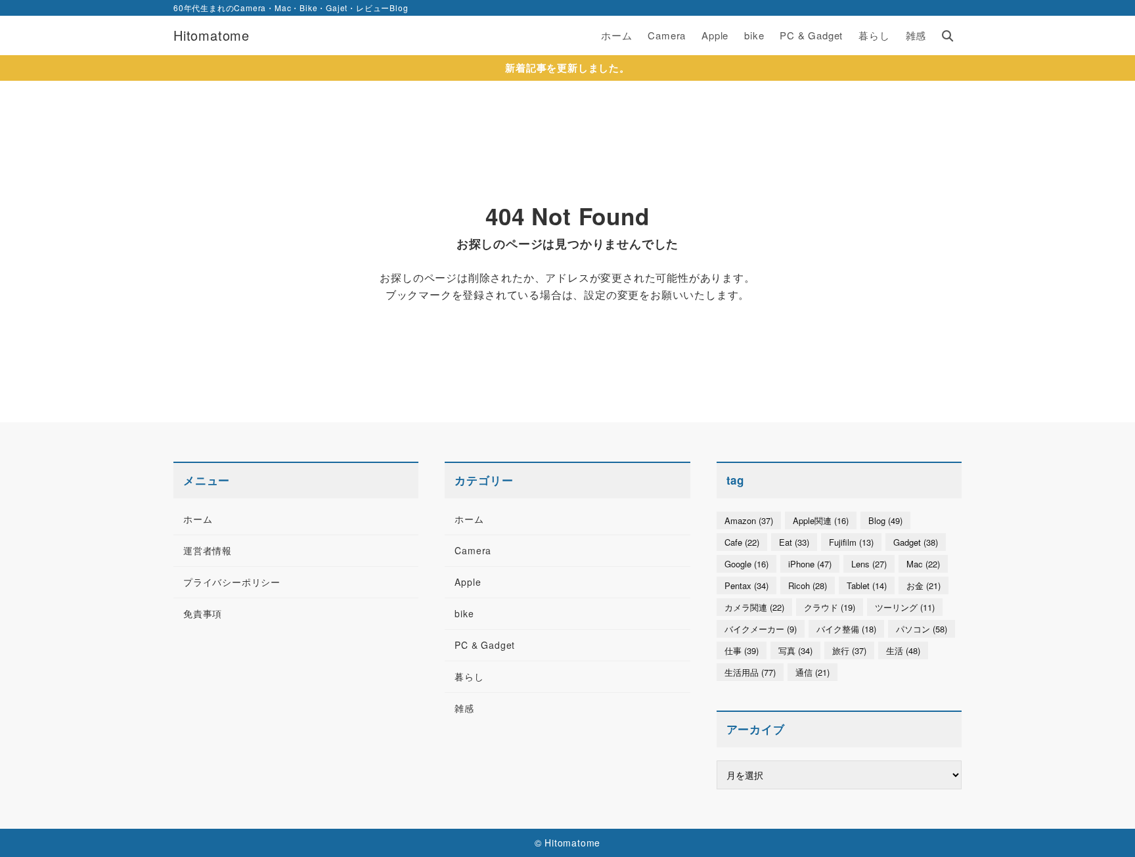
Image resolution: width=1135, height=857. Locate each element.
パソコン (921, 629)
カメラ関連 (754, 607)
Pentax (746, 585)
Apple (468, 581)
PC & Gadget (485, 644)
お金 (923, 585)
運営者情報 (207, 550)
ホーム (197, 518)
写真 (795, 650)
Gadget (915, 542)
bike (464, 613)
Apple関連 (821, 520)
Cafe (741, 542)
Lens (869, 564)
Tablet (867, 585)
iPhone (810, 564)
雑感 (464, 707)
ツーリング (905, 607)
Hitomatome (211, 35)
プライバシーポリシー (231, 581)
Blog (885, 520)
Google (746, 564)
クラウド (829, 607)
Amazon (748, 520)
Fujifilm (851, 542)
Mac (923, 564)
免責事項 (202, 613)
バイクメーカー (760, 629)
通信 (812, 672)
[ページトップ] (1105, 827)
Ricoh (807, 585)
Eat (794, 542)
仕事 (741, 650)
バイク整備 (846, 629)
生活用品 (750, 672)
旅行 (849, 650)
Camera (473, 550)
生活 (903, 650)
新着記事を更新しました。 (567, 67)
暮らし (469, 676)
